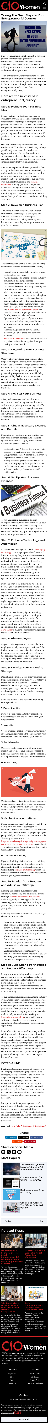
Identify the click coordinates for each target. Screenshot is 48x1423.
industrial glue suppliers (12, 1017)
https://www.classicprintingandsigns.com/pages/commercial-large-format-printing (23, 842)
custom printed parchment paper (22, 309)
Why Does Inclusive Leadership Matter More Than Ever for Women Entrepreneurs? (10, 1307)
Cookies (17, 1413)
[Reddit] (14, 1152)
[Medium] (19, 1152)
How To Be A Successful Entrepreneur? (28, 1126)
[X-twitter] (9, 1152)
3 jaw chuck (6, 629)
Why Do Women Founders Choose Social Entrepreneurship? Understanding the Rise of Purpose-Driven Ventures (12, 1257)
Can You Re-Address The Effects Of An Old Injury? (31, 1205)
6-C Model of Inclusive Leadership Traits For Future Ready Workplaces (35, 1254)
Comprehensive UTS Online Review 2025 (31, 1178)
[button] (44, 8)
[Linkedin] (3, 1152)
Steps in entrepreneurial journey (25, 896)
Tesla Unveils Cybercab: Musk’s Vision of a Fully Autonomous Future (32, 1167)
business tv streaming (25, 869)
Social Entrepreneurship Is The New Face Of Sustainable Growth (34, 1306)
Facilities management (14, 338)
